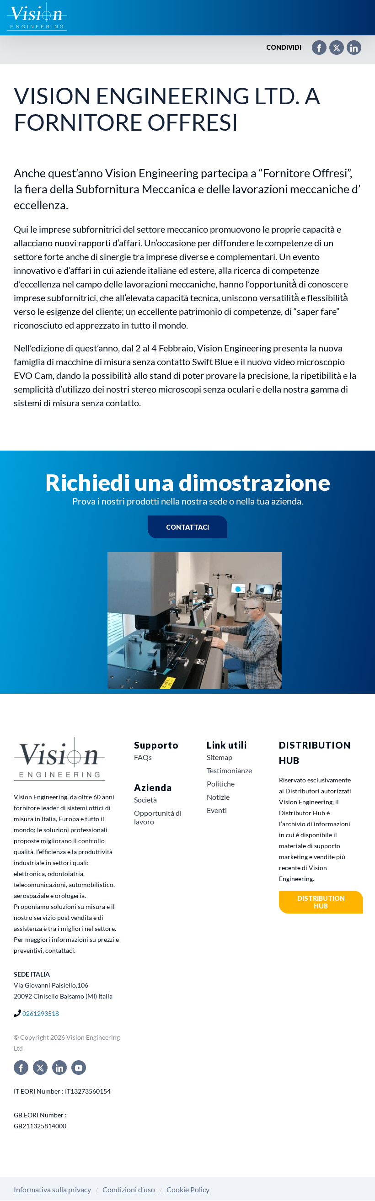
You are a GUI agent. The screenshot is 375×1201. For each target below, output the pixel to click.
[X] (332, 44)
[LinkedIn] (349, 44)
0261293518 (40, 1013)
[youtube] (78, 1067)
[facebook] (21, 1067)
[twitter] (40, 1067)
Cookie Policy (187, 1189)
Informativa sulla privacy (52, 1189)
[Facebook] (314, 44)
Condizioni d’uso (128, 1189)
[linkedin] (59, 1067)
